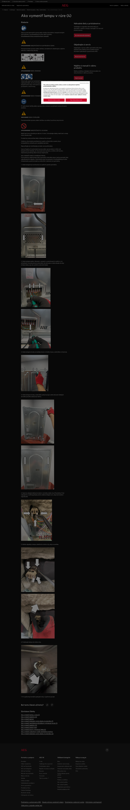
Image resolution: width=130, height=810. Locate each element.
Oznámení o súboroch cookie (71, 94)
